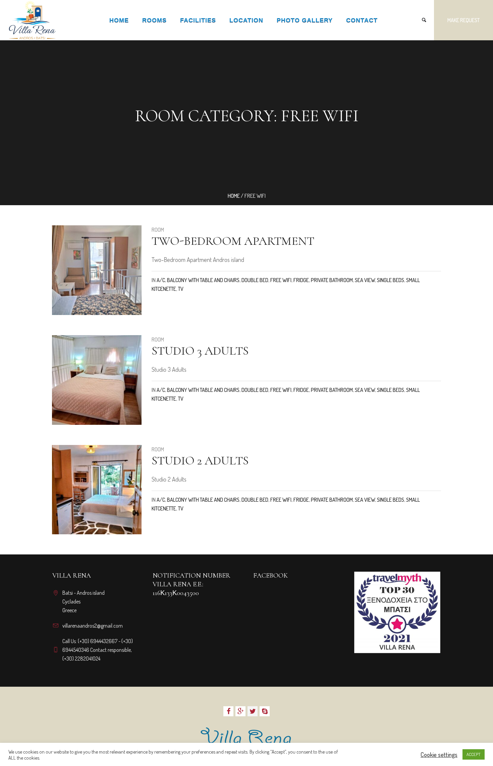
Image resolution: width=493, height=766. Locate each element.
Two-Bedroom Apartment (233, 241)
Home (234, 195)
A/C (161, 280)
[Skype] (265, 711)
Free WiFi (280, 280)
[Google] (240, 711)
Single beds (390, 280)
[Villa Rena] (246, 738)
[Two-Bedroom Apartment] (97, 270)
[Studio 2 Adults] (97, 490)
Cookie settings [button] (439, 754)
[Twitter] (253, 711)
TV (180, 288)
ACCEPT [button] (474, 754)
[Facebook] (228, 711)
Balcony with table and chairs (203, 280)
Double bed (254, 280)
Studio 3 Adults (200, 351)
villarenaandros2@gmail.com (92, 625)
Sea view (365, 280)
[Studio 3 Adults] (97, 380)
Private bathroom (332, 280)
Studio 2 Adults (200, 460)
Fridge (301, 280)
